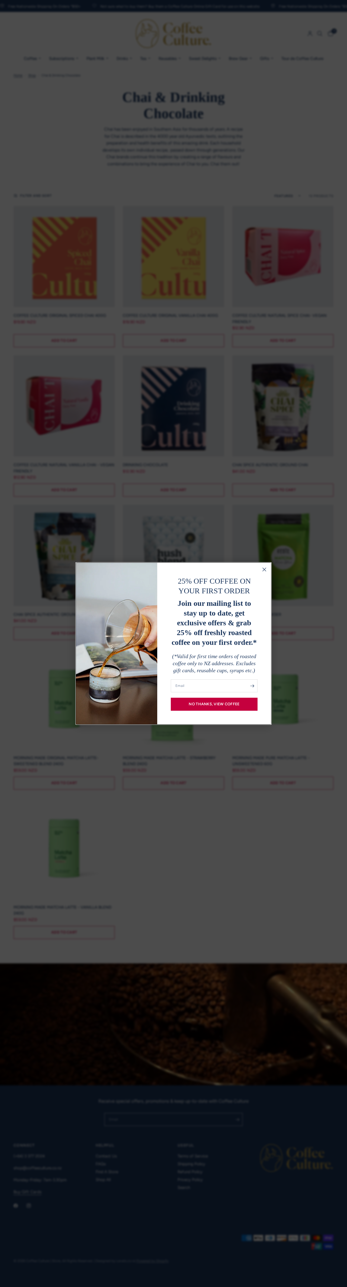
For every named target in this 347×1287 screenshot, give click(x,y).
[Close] (264, 569)
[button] (214, 704)
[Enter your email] (252, 685)
